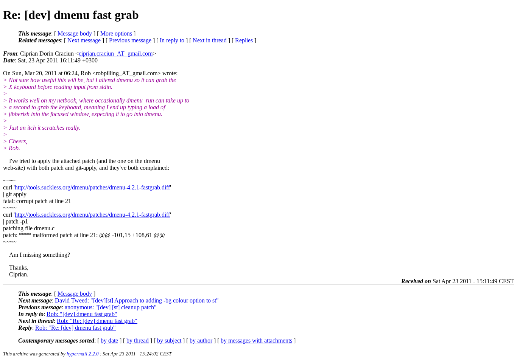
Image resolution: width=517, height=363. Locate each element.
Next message (84, 40)
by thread (137, 340)
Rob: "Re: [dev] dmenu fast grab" (97, 321)
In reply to (172, 40)
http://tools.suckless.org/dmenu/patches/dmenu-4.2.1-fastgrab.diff (92, 187)
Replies (244, 40)
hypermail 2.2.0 (83, 354)
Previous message (130, 40)
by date (109, 340)
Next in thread (210, 40)
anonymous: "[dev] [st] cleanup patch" (111, 307)
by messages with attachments (256, 340)
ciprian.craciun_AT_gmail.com (116, 53)
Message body (75, 33)
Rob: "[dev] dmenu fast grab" (82, 314)
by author (201, 340)
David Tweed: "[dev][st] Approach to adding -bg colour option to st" (137, 300)
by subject (169, 340)
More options (116, 33)
